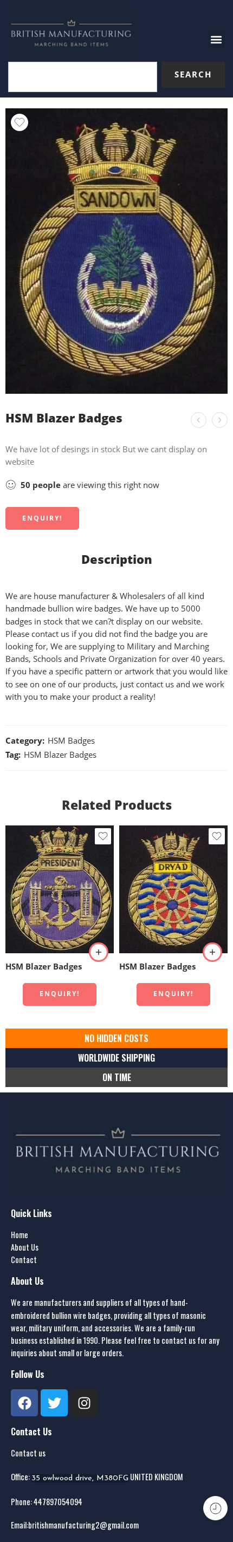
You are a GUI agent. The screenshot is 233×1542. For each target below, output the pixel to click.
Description (116, 559)
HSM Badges (71, 741)
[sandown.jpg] (116, 251)
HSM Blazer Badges (60, 755)
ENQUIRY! (42, 518)
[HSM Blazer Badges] (220, 420)
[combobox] (82, 77)
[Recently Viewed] (215, 1508)
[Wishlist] (19, 122)
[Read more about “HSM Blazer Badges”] (98, 952)
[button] (216, 40)
